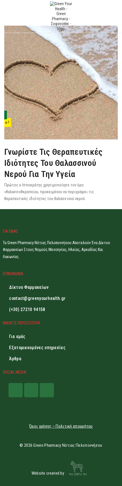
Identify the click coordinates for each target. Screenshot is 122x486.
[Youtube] (47, 390)
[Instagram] (31, 390)
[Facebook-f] (16, 390)
